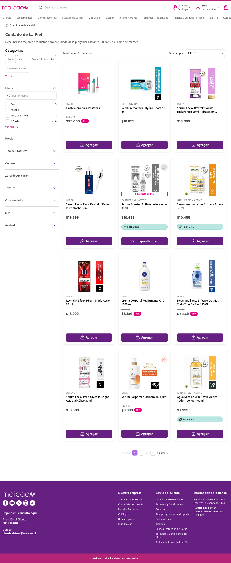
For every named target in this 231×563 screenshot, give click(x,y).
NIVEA (124, 296)
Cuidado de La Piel (72, 17)
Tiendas (160, 524)
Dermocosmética (47, 17)
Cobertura (161, 509)
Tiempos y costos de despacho (173, 514)
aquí (34, 513)
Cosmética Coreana (16, 68)
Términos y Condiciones (169, 504)
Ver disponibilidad (144, 241)
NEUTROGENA (129, 104)
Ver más (9, 76)
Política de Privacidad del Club (173, 542)
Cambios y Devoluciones (169, 499)
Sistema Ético (163, 519)
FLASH (69, 104)
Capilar (110, 17)
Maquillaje (94, 17)
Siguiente (162, 453)
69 (153, 453)
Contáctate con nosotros (132, 504)
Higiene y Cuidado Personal (189, 17)
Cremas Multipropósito (43, 59)
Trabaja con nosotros (130, 499)
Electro (214, 17)
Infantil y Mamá (128, 17)
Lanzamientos (24, 17)
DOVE (124, 392)
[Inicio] (7, 25)
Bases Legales (126, 519)
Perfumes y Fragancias (155, 17)
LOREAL (181, 104)
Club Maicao (125, 524)
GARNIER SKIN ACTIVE (133, 200)
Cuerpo (22, 59)
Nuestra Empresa (128, 509)
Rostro (10, 59)
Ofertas (7, 17)
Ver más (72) (12, 126)
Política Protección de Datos (171, 528)
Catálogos (123, 514)
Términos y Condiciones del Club (171, 535)
